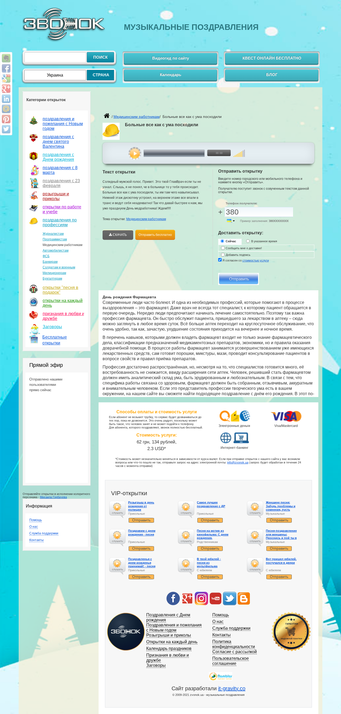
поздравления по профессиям (60, 222)
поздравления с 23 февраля (61, 183)
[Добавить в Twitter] (6, 129)
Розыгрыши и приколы (168, 635)
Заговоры (52, 326)
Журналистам (53, 234)
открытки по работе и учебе (62, 209)
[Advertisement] (165, 103)
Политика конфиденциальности (233, 644)
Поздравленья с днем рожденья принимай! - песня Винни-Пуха (141, 564)
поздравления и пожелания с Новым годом (63, 124)
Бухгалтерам (52, 278)
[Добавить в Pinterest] (6, 119)
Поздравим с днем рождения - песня (141, 532)
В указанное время (264, 241)
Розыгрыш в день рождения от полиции (141, 506)
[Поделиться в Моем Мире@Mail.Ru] (6, 109)
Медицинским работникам (146, 219)
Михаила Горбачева (53, 497)
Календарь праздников (169, 648)
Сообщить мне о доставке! (244, 248)
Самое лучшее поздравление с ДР (211, 504)
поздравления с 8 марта (60, 170)
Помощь (35, 520)
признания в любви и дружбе (63, 316)
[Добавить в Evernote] (6, 58)
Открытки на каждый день (171, 642)
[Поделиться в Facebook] (6, 68)
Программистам (55, 239)
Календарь (170, 74)
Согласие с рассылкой (234, 651)
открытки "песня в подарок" (60, 290)
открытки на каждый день (63, 303)
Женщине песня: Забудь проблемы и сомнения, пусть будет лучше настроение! (280, 509)
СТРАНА (101, 75)
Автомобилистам (55, 250)
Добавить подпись (238, 254)
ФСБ (46, 256)
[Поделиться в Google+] (6, 88)
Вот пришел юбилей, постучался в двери (281, 560)
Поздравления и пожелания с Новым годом (174, 627)
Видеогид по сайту (170, 58)
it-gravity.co (231, 688)
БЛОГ (272, 74)
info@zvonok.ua (237, 462)
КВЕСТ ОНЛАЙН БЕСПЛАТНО (271, 58)
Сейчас (231, 241)
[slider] (239, 150)
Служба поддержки (43, 533)
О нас (33, 527)
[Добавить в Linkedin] (6, 98)
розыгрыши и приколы (56, 196)
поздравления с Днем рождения (58, 157)
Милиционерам (54, 273)
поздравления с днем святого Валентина (58, 141)
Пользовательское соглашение (230, 661)
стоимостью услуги (255, 260)
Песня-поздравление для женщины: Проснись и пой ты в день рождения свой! (282, 536)
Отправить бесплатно (155, 235)
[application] (183, 153)
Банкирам (50, 262)
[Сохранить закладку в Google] (6, 78)
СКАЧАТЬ (119, 235)
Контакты (36, 540)
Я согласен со (245, 260)
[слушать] (134, 153)
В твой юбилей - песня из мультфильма (209, 562)
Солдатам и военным (59, 267)
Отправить (141, 520)
